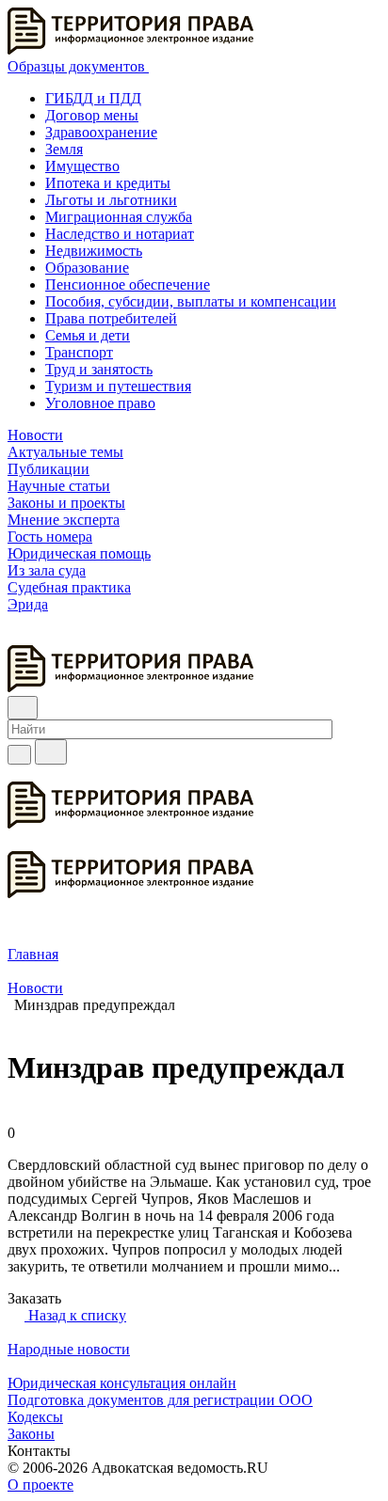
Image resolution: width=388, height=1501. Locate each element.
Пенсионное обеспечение (127, 284)
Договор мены (91, 115)
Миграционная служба (118, 217)
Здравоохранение (101, 132)
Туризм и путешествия (118, 386)
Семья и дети (87, 335)
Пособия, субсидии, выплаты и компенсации (190, 301)
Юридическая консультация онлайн (122, 1383)
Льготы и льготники (111, 200)
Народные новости (69, 1349)
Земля (64, 149)
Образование (87, 268)
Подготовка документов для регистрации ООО (160, 1400)
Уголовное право (100, 403)
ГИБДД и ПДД (93, 98)
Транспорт (79, 352)
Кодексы (35, 1417)
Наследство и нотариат (119, 234)
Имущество (82, 166)
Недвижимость (93, 251)
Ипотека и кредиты (107, 183)
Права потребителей (111, 318)
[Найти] (51, 752)
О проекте (40, 1485)
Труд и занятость (99, 369)
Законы (31, 1434)
